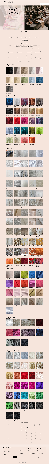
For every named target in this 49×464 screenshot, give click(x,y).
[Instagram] (40, 458)
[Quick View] (9, 70)
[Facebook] (38, 458)
